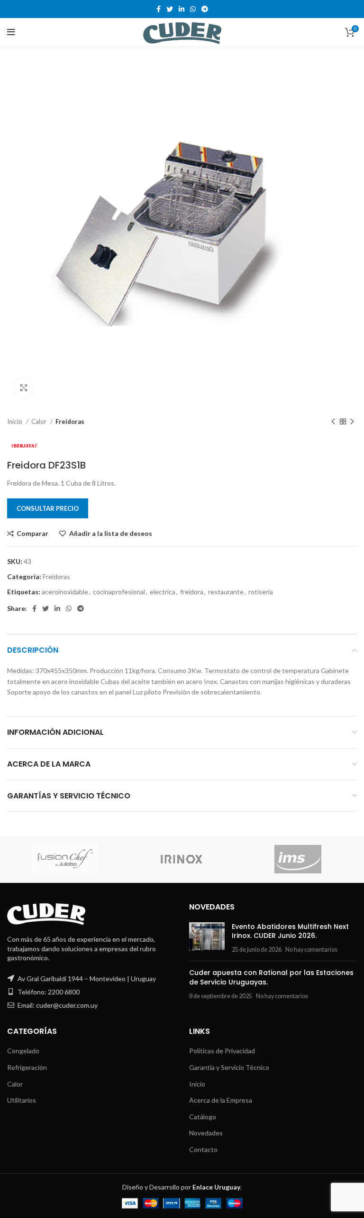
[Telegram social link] (205, 9)
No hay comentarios (311, 949)
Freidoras (69, 421)
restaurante (226, 592)
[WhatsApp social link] (193, 9)
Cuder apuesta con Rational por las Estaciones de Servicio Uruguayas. (271, 977)
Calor (39, 421)
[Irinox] (181, 859)
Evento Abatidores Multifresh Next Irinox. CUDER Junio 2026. (290, 931)
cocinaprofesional (119, 592)
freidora (191, 592)
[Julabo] (65, 859)
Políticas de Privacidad (222, 1051)
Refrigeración (27, 1067)
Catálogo (202, 1117)
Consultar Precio (48, 508)
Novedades (206, 1133)
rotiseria (260, 592)
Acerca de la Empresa (220, 1100)
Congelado (23, 1051)
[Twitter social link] (170, 9)
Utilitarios (21, 1100)
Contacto (203, 1149)
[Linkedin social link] (181, 9)
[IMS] (297, 859)
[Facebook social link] (159, 9)
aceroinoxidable (65, 592)
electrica (162, 592)
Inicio (15, 421)
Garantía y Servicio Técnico (229, 1067)
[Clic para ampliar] (23, 387)
